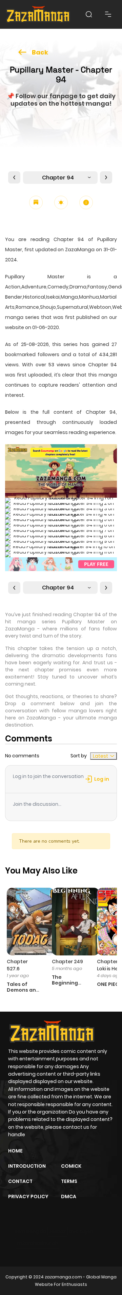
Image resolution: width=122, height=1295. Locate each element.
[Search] (88, 14)
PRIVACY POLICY (28, 1196)
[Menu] (108, 14)
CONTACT (20, 1181)
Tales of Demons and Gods (23, 990)
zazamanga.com (63, 1277)
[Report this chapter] (86, 202)
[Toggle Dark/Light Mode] (61, 202)
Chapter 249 (67, 961)
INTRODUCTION (27, 1166)
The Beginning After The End (65, 985)
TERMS (69, 1181)
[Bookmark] (36, 202)
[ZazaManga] (38, 14)
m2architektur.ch (37, 1243)
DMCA (68, 1196)
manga (108, 374)
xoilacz (57, 1231)
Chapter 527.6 (17, 965)
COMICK (71, 1166)
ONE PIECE (109, 984)
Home (15, 1150)
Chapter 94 (58, 177)
